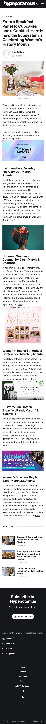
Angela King (18, 52)
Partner (23, 672)
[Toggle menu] (42, 4)
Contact (23, 681)
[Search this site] (37, 4)
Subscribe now (25, 616)
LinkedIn (23, 691)
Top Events (7, 17)
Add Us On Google (23, 686)
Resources (23, 676)
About (23, 667)
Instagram (23, 703)
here (12, 220)
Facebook (23, 697)
